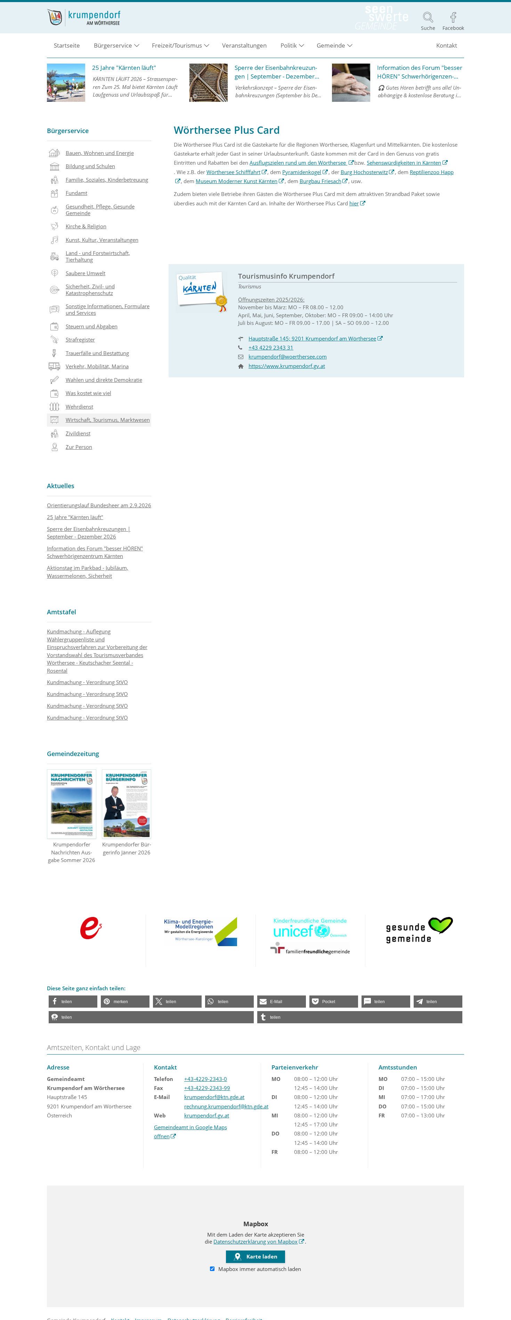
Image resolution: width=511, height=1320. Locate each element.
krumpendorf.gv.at (206, 1115)
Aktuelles (60, 486)
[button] (73, 1001)
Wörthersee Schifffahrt (236, 172)
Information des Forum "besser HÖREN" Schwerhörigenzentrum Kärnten (95, 552)
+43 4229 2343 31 (271, 347)
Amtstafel (61, 612)
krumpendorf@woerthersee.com (288, 356)
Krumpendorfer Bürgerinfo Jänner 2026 (126, 848)
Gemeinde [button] (331, 45)
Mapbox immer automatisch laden (259, 1268)
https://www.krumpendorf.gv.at (287, 365)
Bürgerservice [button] (113, 45)
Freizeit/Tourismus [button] (177, 45)
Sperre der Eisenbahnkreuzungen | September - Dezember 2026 (88, 532)
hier (357, 203)
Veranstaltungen (244, 45)
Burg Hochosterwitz (368, 172)
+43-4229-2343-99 (207, 1087)
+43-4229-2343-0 (205, 1078)
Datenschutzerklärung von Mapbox (259, 1241)
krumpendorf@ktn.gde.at (214, 1096)
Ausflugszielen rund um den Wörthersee (302, 162)
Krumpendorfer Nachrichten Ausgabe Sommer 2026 (71, 852)
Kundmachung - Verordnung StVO (87, 682)
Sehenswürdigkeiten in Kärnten (407, 162)
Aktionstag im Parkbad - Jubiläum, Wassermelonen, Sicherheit (87, 571)
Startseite (67, 45)
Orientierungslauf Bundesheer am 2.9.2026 (99, 505)
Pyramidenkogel (305, 172)
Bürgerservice (68, 130)
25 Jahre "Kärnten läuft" (75, 517)
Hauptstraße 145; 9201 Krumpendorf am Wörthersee (316, 338)
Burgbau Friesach (324, 181)
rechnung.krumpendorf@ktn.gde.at (226, 1106)
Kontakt (446, 45)
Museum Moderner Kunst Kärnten (240, 181)
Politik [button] (289, 45)
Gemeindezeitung (73, 753)
